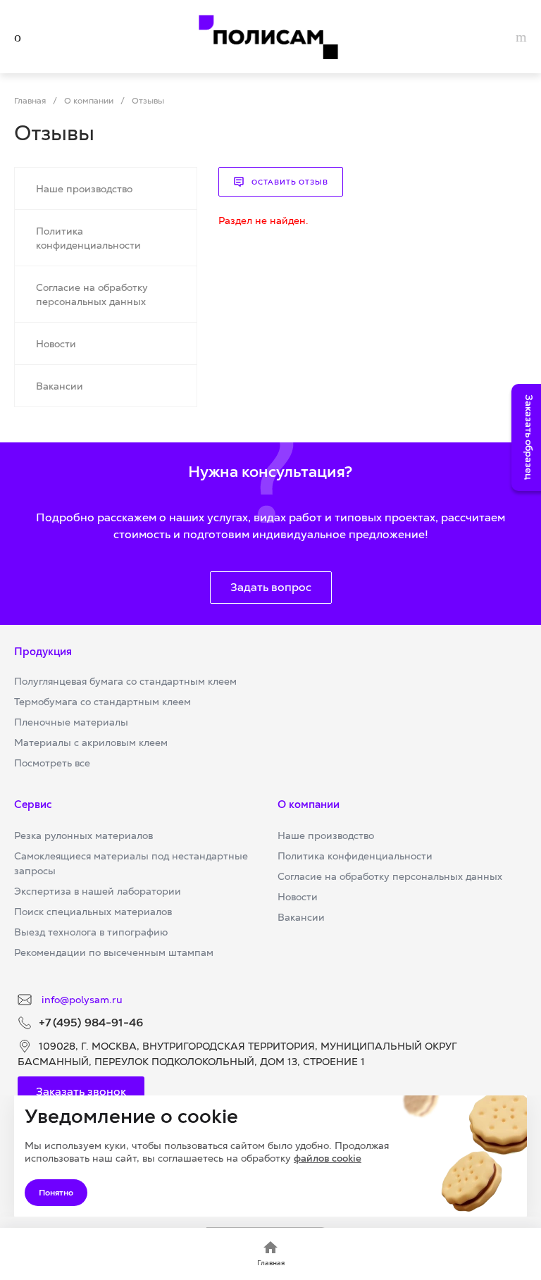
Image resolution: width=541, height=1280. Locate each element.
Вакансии (301, 917)
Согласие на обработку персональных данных (390, 876)
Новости (298, 896)
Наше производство (326, 835)
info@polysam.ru (81, 999)
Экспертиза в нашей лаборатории (97, 891)
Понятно (56, 1192)
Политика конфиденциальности (355, 856)
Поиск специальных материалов (93, 911)
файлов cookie (327, 1158)
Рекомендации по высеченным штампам (113, 952)
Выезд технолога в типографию (91, 932)
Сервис (33, 804)
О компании (309, 804)
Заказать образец (529, 437)
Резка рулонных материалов (83, 835)
